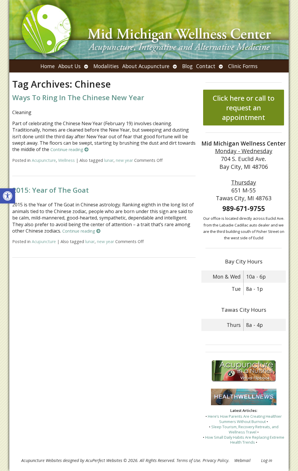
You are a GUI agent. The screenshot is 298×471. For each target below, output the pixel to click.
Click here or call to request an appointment (243, 107)
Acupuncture (44, 160)
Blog (187, 66)
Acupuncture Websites (41, 460)
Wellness (66, 160)
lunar (108, 160)
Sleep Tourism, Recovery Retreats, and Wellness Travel (245, 429)
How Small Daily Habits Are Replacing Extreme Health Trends (244, 440)
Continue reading (67, 149)
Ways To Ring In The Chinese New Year (78, 97)
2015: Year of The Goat (50, 190)
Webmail (242, 460)
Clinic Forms (243, 66)
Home (47, 66)
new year (124, 160)
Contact (205, 66)
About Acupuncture (145, 66)
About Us (69, 66)
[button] (7, 195)
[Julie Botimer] (149, 29)
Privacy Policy (215, 460)
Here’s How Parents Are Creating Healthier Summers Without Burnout (245, 419)
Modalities (106, 66)
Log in (266, 460)
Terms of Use (188, 460)
